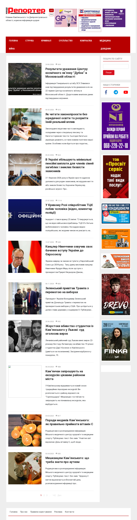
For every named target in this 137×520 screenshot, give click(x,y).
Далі (59, 495)
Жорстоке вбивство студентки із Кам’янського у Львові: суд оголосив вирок (69, 329)
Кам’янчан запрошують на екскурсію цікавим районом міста (65, 375)
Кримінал (46, 40)
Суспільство (66, 40)
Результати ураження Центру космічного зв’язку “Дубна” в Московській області (66, 72)
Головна (13, 40)
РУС (51, 14)
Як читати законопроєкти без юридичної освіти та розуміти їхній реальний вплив (66, 118)
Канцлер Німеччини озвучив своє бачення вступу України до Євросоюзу (69, 250)
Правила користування (41, 512)
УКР (51, 10)
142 (54, 495)
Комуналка (86, 40)
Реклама (58, 512)
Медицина (105, 40)
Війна (12, 48)
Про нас (24, 512)
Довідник (106, 48)
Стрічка (29, 40)
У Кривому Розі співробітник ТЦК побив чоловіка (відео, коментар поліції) (69, 208)
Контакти (69, 512)
